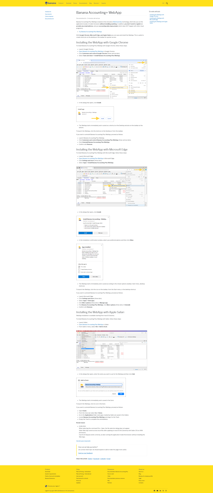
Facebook (96, 459)
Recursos (96, 3)
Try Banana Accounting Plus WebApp (90, 32)
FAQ (108, 480)
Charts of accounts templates (52, 476)
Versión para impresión (83, 441)
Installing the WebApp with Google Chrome (157, 15)
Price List (78, 480)
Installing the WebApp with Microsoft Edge (157, 19)
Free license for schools (82, 478)
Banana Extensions (50, 478)
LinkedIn (103, 459)
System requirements (50, 474)
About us (141, 471)
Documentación (83, 3)
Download (68, 3)
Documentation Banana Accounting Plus (117, 471)
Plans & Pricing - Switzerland (83, 471)
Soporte (104, 3)
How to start (110, 474)
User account (79, 476)
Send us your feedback (85, 453)
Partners (109, 483)
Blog (90, 3)
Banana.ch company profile (146, 476)
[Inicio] (50, 3)
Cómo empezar (49, 16)
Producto (60, 3)
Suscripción (48, 14)
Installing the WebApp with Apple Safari (158, 22)
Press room (142, 480)
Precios (75, 3)
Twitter (90, 459)
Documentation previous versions (116, 478)
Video (108, 476)
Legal (140, 478)
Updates (78, 483)
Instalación (48, 11)
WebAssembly (117, 22)
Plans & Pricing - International (83, 474)
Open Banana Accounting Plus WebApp (91, 51)
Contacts (141, 483)
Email (108, 459)
